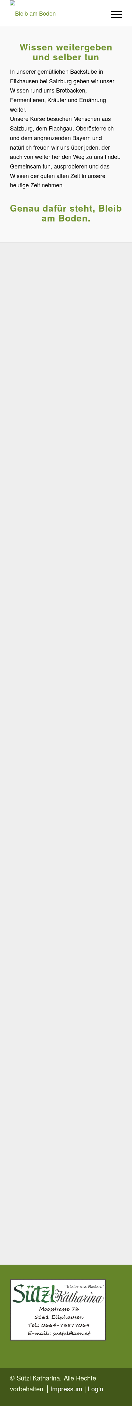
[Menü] (113, 13)
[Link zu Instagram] (117, 1398)
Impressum (66, 1388)
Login (95, 1388)
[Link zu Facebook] (107, 1398)
